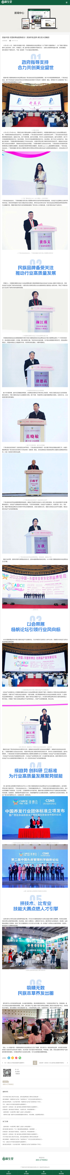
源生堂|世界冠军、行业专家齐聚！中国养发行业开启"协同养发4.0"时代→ (22, 1102)
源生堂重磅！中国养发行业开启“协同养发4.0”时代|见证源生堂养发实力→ (23, 1099)
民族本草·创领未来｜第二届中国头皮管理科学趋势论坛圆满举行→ (20, 1107)
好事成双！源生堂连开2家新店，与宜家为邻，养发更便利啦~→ (19, 1109)
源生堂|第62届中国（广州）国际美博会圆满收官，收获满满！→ (20, 1129)
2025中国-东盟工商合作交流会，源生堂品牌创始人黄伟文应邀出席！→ (21, 1096)
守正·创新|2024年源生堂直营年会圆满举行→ (15, 1104)
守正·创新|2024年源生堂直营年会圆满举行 (14, 1063)
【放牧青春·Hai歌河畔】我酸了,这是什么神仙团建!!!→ (17, 1112)
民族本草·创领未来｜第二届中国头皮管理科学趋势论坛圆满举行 (54, 1063)
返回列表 (35, 1062)
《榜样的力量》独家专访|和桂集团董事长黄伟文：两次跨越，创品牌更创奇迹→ (24, 1114)
